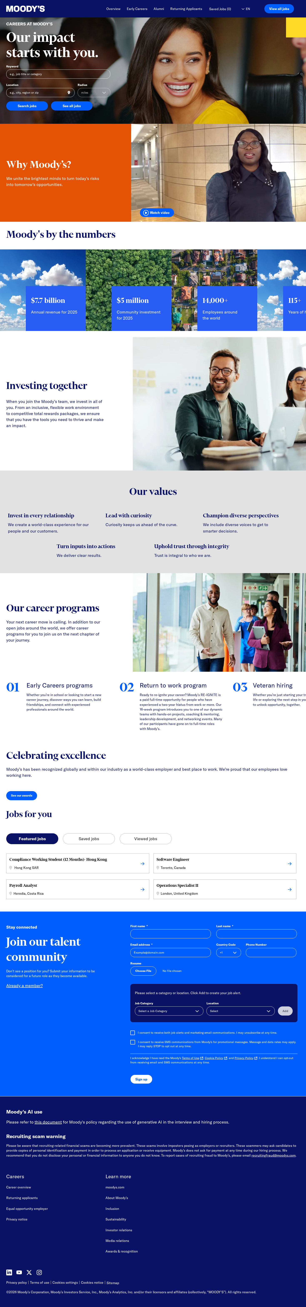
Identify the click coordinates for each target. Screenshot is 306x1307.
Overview (113, 9)
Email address (141, 944)
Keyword (12, 66)
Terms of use (39, 1282)
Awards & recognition (122, 1251)
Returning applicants (22, 1198)
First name (139, 926)
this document (48, 1122)
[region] (153, 293)
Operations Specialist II (177, 885)
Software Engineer (173, 859)
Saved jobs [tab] (89, 838)
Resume (135, 963)
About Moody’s (117, 1198)
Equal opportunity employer (27, 1209)
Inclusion (112, 1209)
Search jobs (27, 106)
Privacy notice (16, 1219)
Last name (224, 926)
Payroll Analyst (23, 885)
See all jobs (72, 106)
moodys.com (115, 1187)
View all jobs (279, 9)
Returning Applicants (186, 9)
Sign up (141, 1079)
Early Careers (137, 9)
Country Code (226, 944)
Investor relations (119, 1230)
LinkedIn (9, 1272)
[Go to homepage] (25, 9)
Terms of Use (190, 1058)
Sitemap (113, 1283)
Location (12, 85)
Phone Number (256, 944)
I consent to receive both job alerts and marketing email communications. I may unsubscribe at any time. (207, 1032)
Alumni (159, 9)
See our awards (24, 796)
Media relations (117, 1241)
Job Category (144, 1003)
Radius (82, 85)
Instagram (39, 1272)
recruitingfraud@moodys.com (273, 1155)
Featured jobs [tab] (32, 838)
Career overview (18, 1187)
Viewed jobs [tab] (145, 838)
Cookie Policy (214, 1058)
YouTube (19, 1272)
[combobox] (40, 92)
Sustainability (116, 1219)
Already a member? (24, 985)
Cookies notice (92, 1282)
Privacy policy (16, 1282)
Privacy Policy (244, 1058)
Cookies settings (65, 1282)
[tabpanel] (153, 877)
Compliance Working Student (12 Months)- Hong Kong (58, 859)
